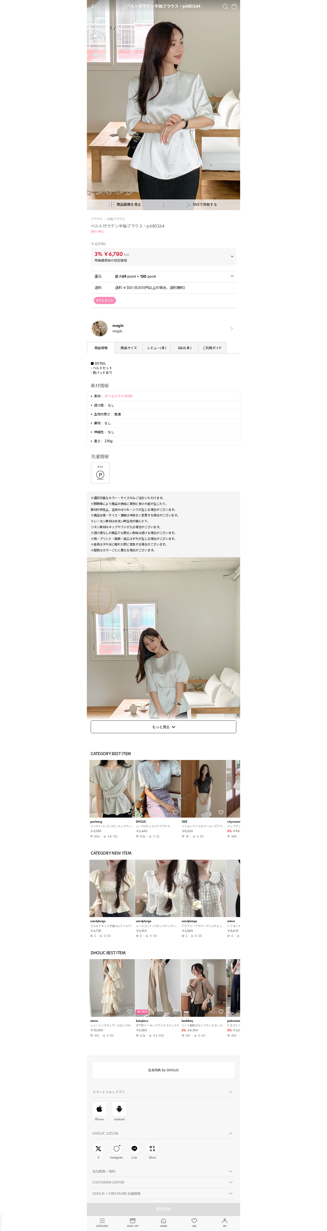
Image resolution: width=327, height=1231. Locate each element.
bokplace (142, 1021)
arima (94, 1021)
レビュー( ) (156, 348)
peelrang (96, 821)
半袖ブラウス (116, 219)
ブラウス (97, 219)
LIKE (194, 1226)
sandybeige (98, 921)
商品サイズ (129, 348)
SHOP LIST (132, 1226)
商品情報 (101, 348)
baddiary (187, 1021)
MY (225, 1226)
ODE (185, 821)
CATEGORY (102, 1226)
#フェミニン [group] (104, 300)
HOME (163, 1226)
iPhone (99, 1119)
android (119, 1119)
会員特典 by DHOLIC (163, 1070)
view (230, 328)
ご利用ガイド (212, 348)
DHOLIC (141, 821)
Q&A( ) (184, 348)
